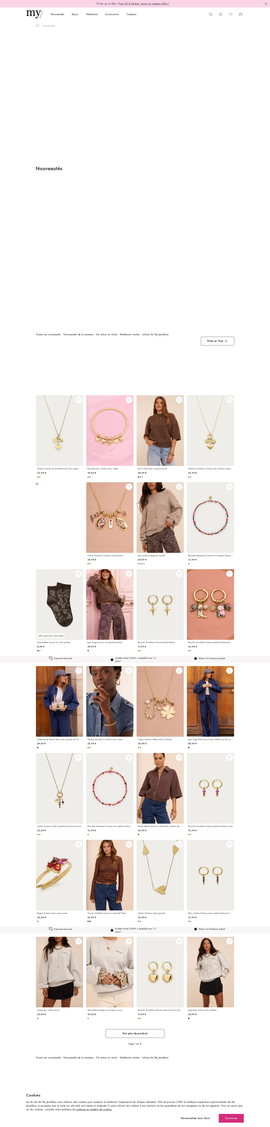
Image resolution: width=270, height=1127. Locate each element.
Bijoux (75, 14)
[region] (116, 334)
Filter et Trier (215, 341)
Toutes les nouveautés (48, 334)
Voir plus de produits (135, 1033)
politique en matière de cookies (94, 1109)
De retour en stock (106, 334)
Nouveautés (57, 14)
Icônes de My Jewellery (155, 334)
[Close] (266, 3)
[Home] (38, 26)
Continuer (231, 1118)
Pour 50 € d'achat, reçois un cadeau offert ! (144, 3)
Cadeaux (131, 14)
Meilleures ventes (130, 334)
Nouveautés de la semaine (78, 334)
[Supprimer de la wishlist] (78, 400)
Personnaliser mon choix (195, 1118)
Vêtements (92, 14)
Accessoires (112, 14)
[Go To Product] (59, 430)
